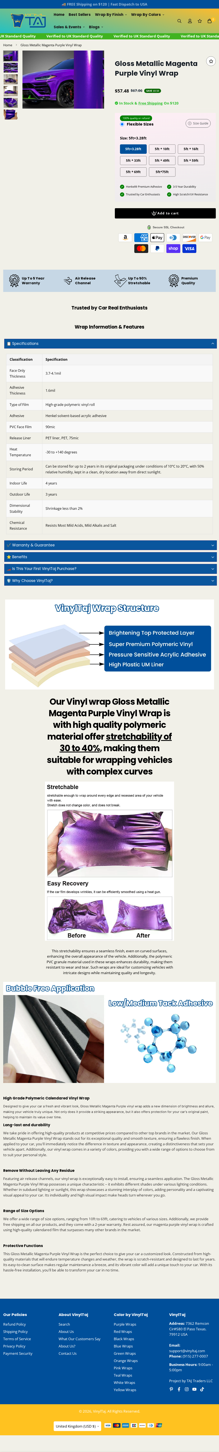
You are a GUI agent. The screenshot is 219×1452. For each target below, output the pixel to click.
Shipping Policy (15, 1331)
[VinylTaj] (29, 21)
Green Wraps (125, 1353)
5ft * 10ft (162, 149)
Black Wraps (124, 1338)
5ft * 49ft (162, 160)
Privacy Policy (14, 1346)
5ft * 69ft (133, 172)
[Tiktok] (202, 1389)
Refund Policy (14, 1324)
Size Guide (200, 123)
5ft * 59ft (191, 160)
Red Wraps (123, 1331)
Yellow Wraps (125, 1389)
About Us (66, 1331)
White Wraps (124, 1382)
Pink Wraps (123, 1367)
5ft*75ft (162, 172)
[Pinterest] (171, 1389)
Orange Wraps (126, 1360)
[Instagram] (187, 1389)
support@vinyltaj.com (187, 1350)
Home (59, 14)
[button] (210, 21)
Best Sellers (80, 14)
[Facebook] (179, 1389)
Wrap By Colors (146, 14)
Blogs (94, 27)
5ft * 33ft (133, 160)
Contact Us (68, 1353)
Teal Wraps (123, 1375)
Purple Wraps (125, 1324)
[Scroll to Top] (211, 1429)
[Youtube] (194, 1389)
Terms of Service (17, 1338)
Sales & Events (67, 27)
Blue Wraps (123, 1346)
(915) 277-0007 (195, 1356)
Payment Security (18, 1353)
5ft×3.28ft (133, 149)
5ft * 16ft (191, 149)
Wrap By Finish (109, 14)
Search (64, 1324)
